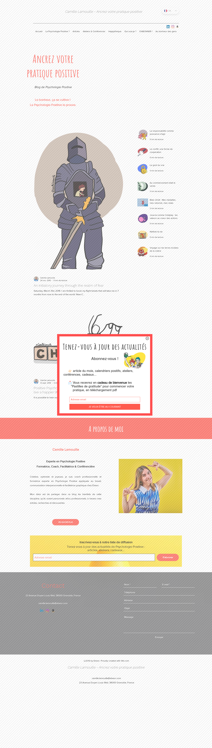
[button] (147, 338)
